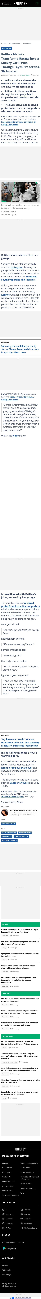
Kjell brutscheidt (9, 833)
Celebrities (27, 43)
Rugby (4, 948)
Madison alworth (9, 840)
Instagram (17, 267)
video (16, 435)
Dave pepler (7, 836)
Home (3, 43)
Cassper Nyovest (19, 782)
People (4, 1047)
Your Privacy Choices (23, 1298)
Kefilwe (5, 294)
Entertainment (14, 43)
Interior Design (8, 824)
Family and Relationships (9, 1062)
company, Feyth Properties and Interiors (19, 278)
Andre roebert (25, 833)
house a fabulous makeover (16, 767)
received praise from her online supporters (20, 604)
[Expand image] (39, 183)
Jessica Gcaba (25, 75)
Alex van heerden (21, 836)
